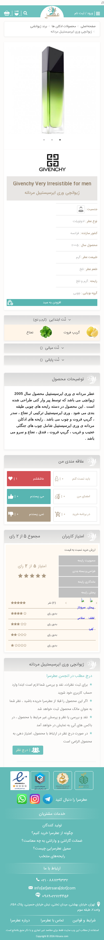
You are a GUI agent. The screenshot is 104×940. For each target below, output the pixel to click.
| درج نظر (23, 750)
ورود (90, 13)
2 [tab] (52, 139)
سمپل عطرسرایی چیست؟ (52, 848)
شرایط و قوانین (84, 920)
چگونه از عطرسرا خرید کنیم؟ (52, 833)
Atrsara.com (61, 936)
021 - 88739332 (54, 880)
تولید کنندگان (52, 825)
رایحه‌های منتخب (52, 856)
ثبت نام (79, 13)
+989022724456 (55, 896)
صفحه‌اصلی (88, 26)
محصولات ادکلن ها (64, 26)
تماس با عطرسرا (52, 920)
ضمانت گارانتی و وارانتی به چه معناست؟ (52, 841)
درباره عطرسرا (20, 920)
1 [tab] (60, 139)
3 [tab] (44, 139)
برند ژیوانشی (38, 26)
